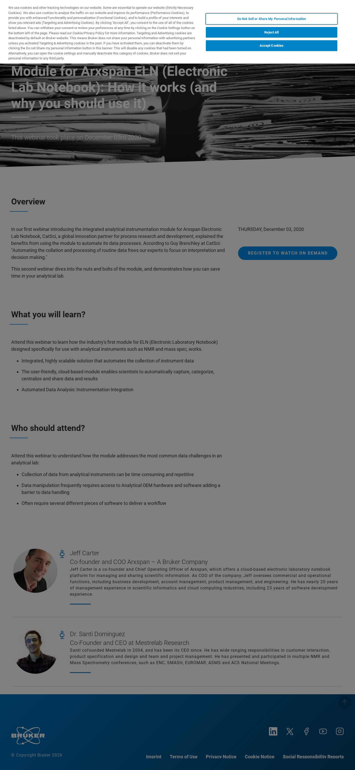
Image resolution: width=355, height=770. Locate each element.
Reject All (271, 32)
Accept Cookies (272, 46)
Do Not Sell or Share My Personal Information (271, 19)
